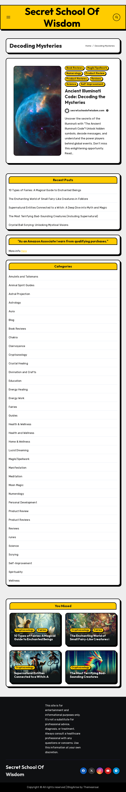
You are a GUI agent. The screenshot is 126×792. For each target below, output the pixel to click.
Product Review (95, 73)
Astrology (15, 302)
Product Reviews (76, 78)
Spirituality (16, 572)
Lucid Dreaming (19, 450)
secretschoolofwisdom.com (87, 110)
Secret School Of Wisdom (62, 17)
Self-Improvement (92, 84)
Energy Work (16, 398)
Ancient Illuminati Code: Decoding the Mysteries (85, 96)
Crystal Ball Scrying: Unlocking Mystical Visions (38, 225)
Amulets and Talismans (23, 276)
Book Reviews (74, 68)
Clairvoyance (17, 346)
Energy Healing (18, 389)
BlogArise (73, 787)
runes (12, 537)
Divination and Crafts (22, 372)
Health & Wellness (20, 424)
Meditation (15, 476)
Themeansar (91, 787)
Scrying (13, 554)
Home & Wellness (19, 441)
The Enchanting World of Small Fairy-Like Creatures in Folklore (48, 198)
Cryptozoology (18, 354)
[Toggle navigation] (8, 17)
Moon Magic (16, 485)
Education (15, 380)
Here (24, 251)
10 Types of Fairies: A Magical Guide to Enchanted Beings (45, 190)
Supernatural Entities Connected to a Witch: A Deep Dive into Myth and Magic (58, 207)
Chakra (13, 337)
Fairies (13, 406)
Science (71, 84)
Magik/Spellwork (97, 68)
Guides (13, 415)
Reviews (96, 78)
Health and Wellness (21, 433)
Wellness (14, 580)
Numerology (73, 73)
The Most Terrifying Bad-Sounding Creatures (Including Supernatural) (53, 216)
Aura (12, 311)
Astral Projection (19, 294)
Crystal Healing (18, 363)
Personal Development (23, 502)
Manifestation (18, 467)
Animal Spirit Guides (21, 285)
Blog (11, 320)
